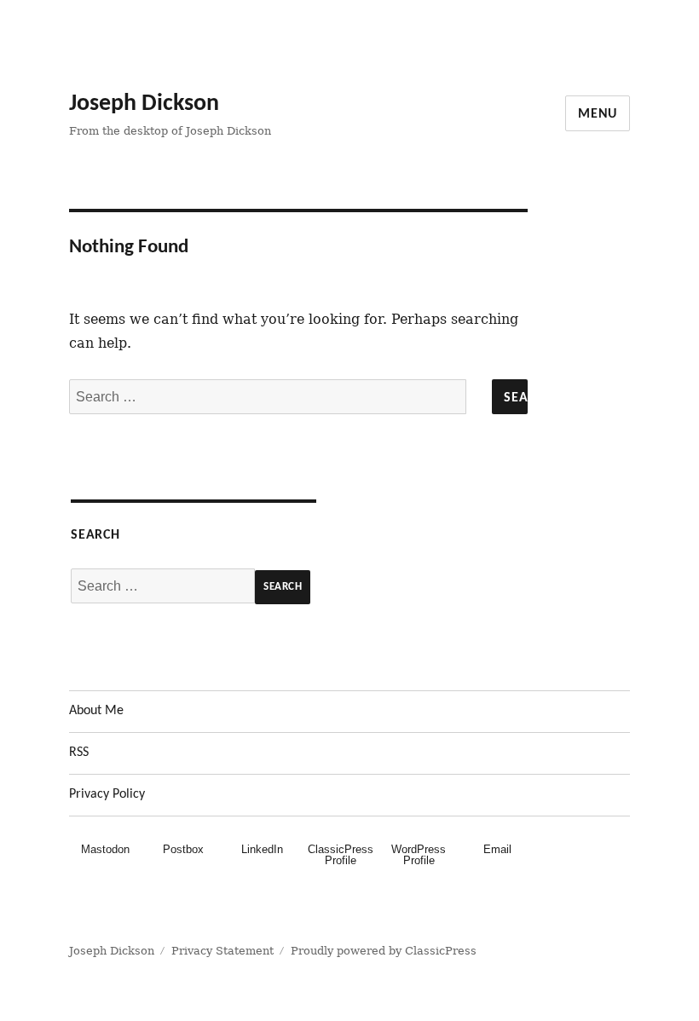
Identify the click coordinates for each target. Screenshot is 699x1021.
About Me (96, 711)
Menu (597, 114)
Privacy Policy (107, 794)
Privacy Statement (222, 950)
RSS (79, 752)
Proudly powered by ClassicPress (384, 950)
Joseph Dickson (144, 104)
